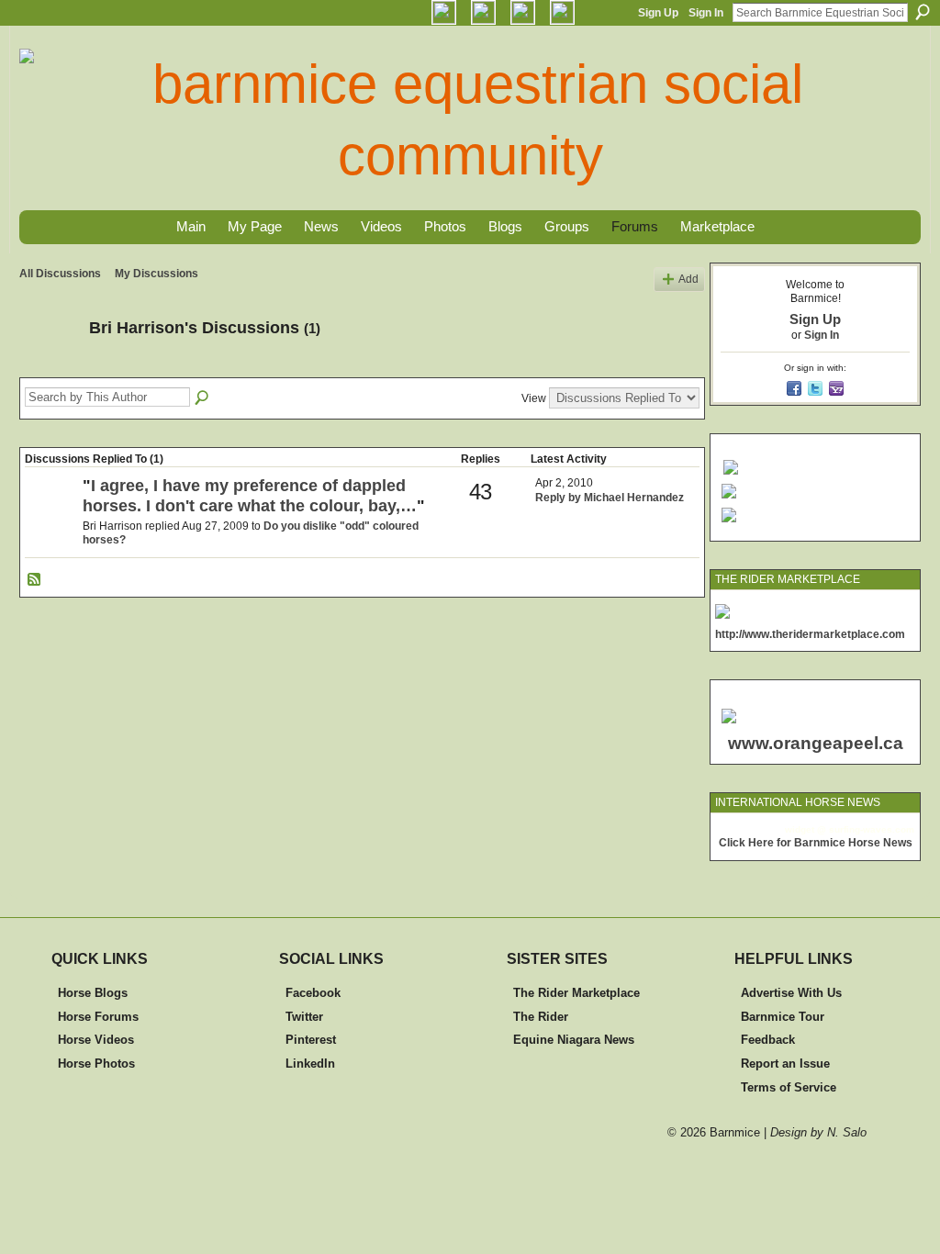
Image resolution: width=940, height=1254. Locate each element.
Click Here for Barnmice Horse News (815, 842)
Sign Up (658, 12)
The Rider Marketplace (576, 993)
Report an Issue (785, 1063)
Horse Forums (98, 1017)
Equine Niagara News (573, 1040)
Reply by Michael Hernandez (609, 497)
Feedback (768, 1040)
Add (688, 279)
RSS (35, 580)
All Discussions (60, 273)
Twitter (304, 1017)
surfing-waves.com (871, 829)
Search (922, 12)
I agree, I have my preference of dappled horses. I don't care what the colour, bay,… (250, 495)
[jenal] (51, 516)
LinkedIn (310, 1063)
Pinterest (310, 1040)
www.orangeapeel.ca (815, 743)
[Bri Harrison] (48, 369)
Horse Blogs (93, 993)
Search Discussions (203, 398)
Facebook (313, 993)
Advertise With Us (791, 993)
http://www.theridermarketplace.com (810, 634)
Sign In (705, 12)
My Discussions (156, 273)
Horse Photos (96, 1063)
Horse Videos (96, 1040)
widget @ (805, 829)
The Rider (540, 1017)
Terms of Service (788, 1087)
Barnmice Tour (782, 1017)
